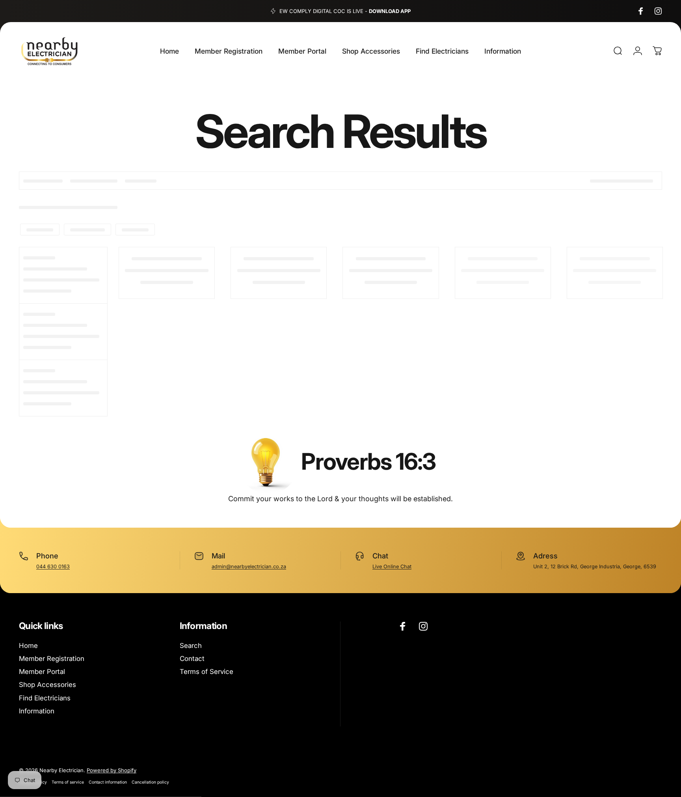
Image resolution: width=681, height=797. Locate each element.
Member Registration (51, 659)
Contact (192, 659)
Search (191, 646)
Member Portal (42, 672)
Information (36, 711)
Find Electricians (45, 698)
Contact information (108, 782)
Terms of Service (206, 672)
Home (28, 646)
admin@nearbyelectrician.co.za (249, 566)
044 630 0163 (53, 566)
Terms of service (68, 782)
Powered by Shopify (111, 770)
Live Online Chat (391, 566)
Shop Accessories (47, 685)
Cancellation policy (150, 782)
